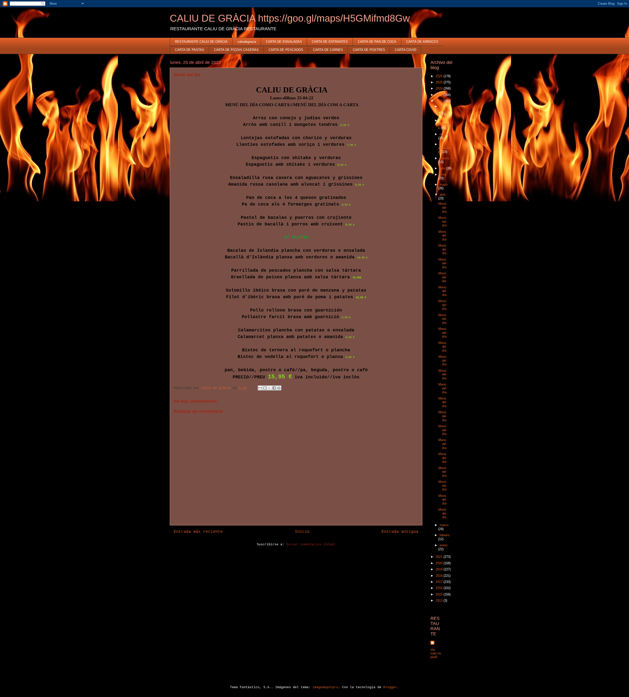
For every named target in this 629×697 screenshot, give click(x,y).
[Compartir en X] (269, 388)
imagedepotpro (325, 687)
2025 (439, 82)
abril (442, 194)
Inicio (302, 532)
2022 (439, 101)
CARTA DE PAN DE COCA (377, 42)
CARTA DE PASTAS (189, 50)
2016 (439, 588)
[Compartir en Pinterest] (278, 388)
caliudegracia (246, 42)
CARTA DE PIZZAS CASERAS (236, 50)
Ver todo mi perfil (435, 653)
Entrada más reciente (198, 532)
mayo (443, 184)
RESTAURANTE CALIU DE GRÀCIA (201, 42)
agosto (444, 158)
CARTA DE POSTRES (369, 50)
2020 (439, 563)
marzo (444, 525)
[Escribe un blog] (264, 388)
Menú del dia (442, 277)
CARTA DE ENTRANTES (330, 42)
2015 (439, 594)
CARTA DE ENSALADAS (284, 42)
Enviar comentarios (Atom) (310, 544)
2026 (439, 76)
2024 (439, 88)
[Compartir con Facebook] (274, 388)
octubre (445, 134)
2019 (439, 569)
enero (443, 545)
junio (443, 174)
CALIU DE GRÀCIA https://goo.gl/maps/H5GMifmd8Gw (290, 18)
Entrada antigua (400, 532)
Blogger (390, 687)
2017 (439, 582)
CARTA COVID (405, 50)
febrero (444, 535)
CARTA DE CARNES (328, 50)
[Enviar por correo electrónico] (260, 388)
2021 (439, 557)
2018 (439, 576)
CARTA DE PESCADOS (286, 50)
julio (443, 168)
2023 (439, 95)
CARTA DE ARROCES (422, 42)
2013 (439, 600)
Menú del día (442, 207)
